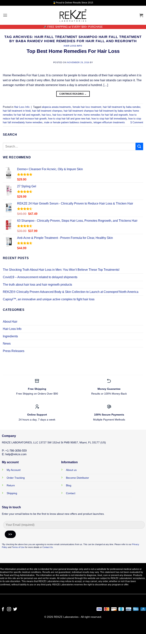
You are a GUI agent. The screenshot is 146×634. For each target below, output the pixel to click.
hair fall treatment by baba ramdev (121, 107)
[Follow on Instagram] (9, 609)
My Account (14, 469)
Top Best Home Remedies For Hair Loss (73, 51)
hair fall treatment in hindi (17, 110)
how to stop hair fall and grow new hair (69, 118)
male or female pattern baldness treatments (68, 122)
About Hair (10, 321)
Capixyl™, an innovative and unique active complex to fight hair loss (48, 299)
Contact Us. (47, 547)
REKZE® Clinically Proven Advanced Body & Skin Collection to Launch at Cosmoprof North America (70, 291)
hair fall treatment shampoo (47, 110)
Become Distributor (77, 477)
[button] (5, 15)
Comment (136, 122)
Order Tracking (16, 477)
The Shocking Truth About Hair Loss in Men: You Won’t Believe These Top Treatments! (61, 269)
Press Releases (13, 351)
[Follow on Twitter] (15, 609)
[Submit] (139, 146)
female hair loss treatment (87, 107)
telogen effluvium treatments (109, 122)
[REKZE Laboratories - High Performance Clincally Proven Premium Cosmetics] (73, 15)
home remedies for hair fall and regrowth (106, 114)
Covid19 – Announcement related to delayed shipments (40, 277)
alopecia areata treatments (56, 107)
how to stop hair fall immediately (109, 118)
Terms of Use (18, 547)
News (7, 343)
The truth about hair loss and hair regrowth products (37, 284)
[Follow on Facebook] (3, 609)
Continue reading (73, 94)
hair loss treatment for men (67, 114)
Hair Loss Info (73, 46)
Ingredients (10, 336)
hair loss (46, 114)
